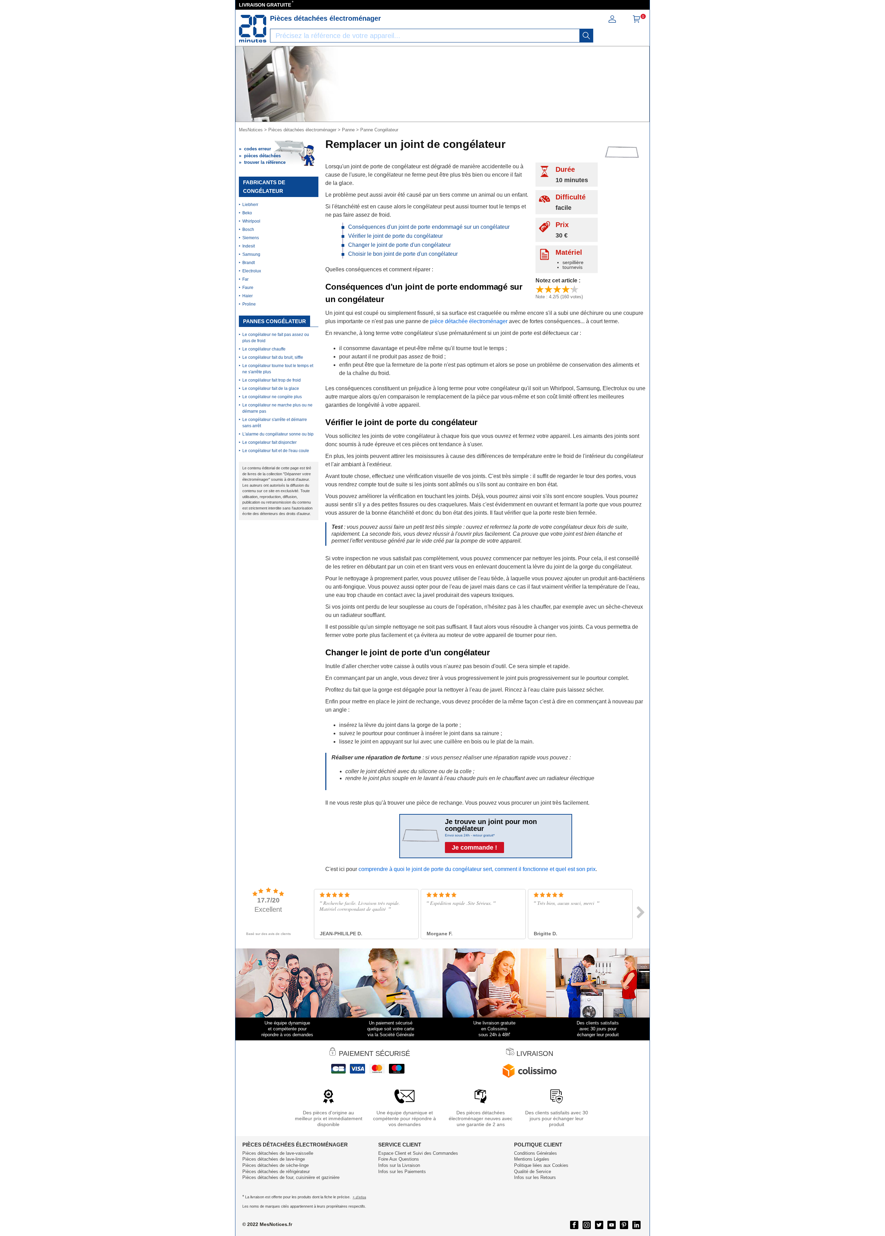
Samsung (251, 254)
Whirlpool (251, 221)
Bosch (248, 229)
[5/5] (574, 289)
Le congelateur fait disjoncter (269, 442)
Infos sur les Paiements (402, 1171)
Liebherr (250, 204)
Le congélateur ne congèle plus (272, 396)
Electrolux (251, 271)
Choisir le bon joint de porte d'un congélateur (403, 254)
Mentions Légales (531, 1159)
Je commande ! (474, 847)
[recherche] (586, 36)
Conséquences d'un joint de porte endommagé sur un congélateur (429, 227)
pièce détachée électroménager (468, 321)
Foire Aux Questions (398, 1159)
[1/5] (539, 289)
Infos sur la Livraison (399, 1165)
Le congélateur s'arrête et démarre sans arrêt (274, 422)
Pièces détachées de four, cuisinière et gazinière (290, 1177)
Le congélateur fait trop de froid (271, 380)
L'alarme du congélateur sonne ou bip (278, 434)
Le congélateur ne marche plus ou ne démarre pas (277, 408)
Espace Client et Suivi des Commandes (418, 1153)
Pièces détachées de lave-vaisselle (277, 1153)
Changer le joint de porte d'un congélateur (399, 245)
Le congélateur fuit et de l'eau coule (275, 450)
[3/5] (557, 289)
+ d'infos (359, 1197)
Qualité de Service (532, 1171)
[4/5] (565, 289)
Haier (247, 295)
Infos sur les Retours (535, 1177)
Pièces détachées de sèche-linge (275, 1165)
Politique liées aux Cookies (541, 1165)
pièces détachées (262, 155)
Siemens (250, 237)
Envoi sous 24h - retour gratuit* (470, 835)
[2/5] (548, 289)
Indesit (248, 246)
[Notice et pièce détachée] (253, 29)
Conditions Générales (535, 1153)
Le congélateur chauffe (264, 349)
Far (245, 279)
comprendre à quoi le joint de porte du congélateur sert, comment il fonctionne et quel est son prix (477, 869)
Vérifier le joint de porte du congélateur (395, 236)
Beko (247, 212)
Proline (249, 304)
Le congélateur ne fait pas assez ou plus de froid (275, 337)
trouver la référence (265, 162)
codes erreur (257, 148)
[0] (636, 21)
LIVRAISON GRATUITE (265, 5)
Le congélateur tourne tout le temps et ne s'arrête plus (277, 368)
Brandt (248, 262)
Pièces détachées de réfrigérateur (276, 1171)
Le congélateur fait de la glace (270, 388)
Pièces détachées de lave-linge (273, 1159)
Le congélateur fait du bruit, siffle (272, 357)
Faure (247, 287)
